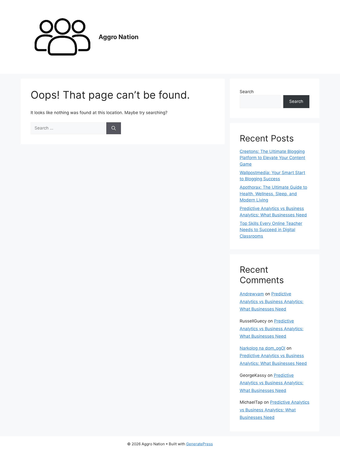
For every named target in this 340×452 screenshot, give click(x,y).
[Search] (113, 128)
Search (247, 91)
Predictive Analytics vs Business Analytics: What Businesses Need (271, 301)
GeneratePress (199, 444)
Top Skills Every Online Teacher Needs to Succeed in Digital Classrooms (271, 230)
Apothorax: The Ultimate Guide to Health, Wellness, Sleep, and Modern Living (273, 193)
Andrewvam (252, 293)
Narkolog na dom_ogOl (262, 348)
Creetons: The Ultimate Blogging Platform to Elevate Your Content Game (272, 158)
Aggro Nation (119, 37)
